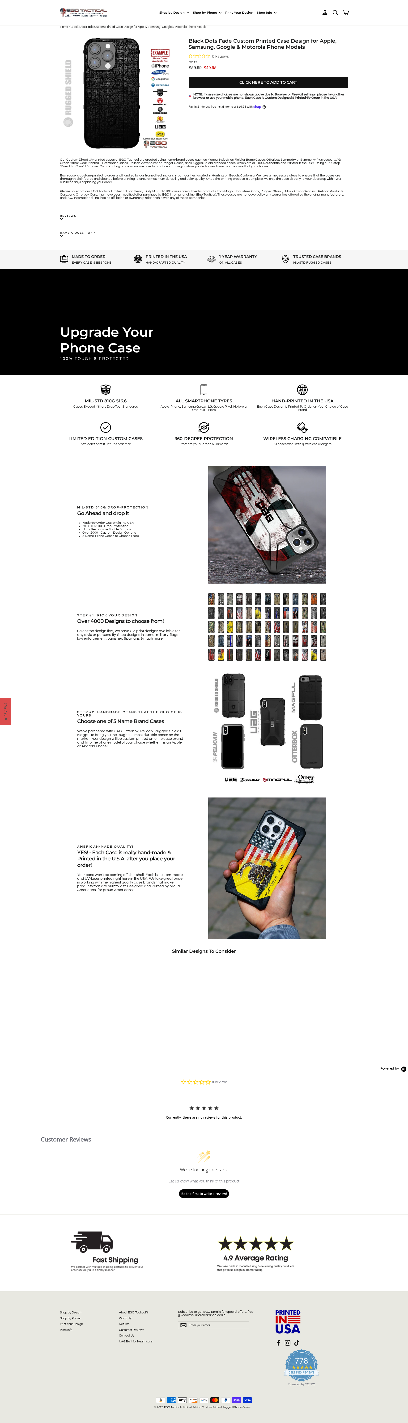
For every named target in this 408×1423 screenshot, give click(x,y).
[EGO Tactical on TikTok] (297, 1343)
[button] (5, 711)
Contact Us (126, 1335)
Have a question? (77, 232)
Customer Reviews (131, 1330)
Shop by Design (172, 12)
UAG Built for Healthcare (135, 1341)
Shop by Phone (205, 12)
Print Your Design (239, 12)
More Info (265, 12)
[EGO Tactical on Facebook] (278, 1343)
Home (64, 27)
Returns (124, 1324)
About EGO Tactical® (133, 1312)
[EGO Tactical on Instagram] (287, 1343)
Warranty (125, 1318)
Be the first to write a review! (204, 1193)
